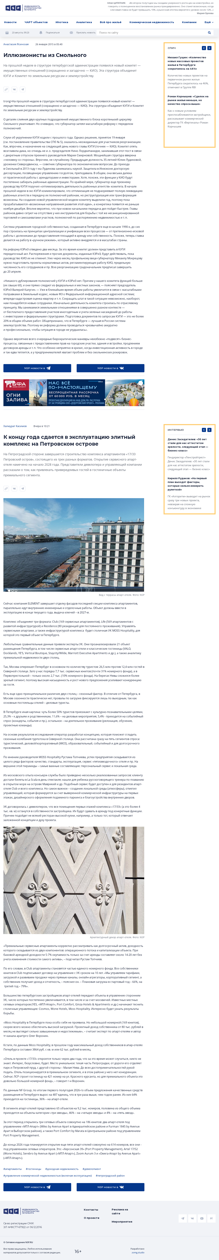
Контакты (91, 1209)
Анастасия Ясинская (16, 44)
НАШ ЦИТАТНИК (116, 2)
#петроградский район (110, 1175)
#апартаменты (12, 1169)
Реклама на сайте (120, 1211)
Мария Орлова (205, 13)
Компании (189, 22)
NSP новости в (34, 368)
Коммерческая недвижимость (152, 22)
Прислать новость (86, 32)
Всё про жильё (110, 22)
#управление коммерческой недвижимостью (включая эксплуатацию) (47, 1175)
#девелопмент (92, 1169)
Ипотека (62, 22)
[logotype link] (23, 8)
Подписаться (53, 32)
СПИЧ (172, 48)
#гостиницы (33, 1169)
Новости (10, 22)
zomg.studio (138, 1252)
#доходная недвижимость (62, 1169)
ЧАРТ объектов (36, 22)
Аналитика (84, 22)
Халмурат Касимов (15, 426)
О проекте (91, 1217)
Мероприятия (122, 1221)
